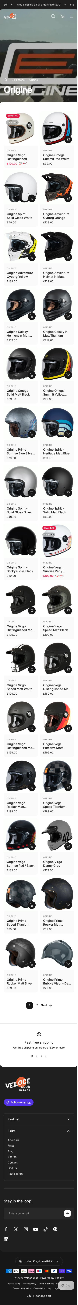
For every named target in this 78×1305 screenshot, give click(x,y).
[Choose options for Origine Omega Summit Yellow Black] (68, 375)
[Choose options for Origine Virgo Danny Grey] (68, 846)
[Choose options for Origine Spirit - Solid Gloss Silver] (32, 493)
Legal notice (58, 1267)
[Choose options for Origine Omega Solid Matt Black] (32, 375)
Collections (18, 79)
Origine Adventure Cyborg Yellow (20, 275)
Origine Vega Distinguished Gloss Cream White (20, 159)
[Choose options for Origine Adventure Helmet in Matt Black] (68, 257)
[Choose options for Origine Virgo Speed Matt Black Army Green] (68, 610)
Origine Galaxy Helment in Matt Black (18, 335)
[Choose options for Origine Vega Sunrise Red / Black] (32, 846)
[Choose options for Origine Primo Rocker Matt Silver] (32, 964)
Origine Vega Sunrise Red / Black (20, 863)
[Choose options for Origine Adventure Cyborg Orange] (68, 198)
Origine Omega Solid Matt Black (18, 392)
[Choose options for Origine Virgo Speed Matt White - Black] (32, 669)
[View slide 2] (36, 1056)
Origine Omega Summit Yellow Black (54, 394)
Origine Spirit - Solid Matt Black (54, 510)
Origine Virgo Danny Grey (52, 863)
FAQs (11, 1124)
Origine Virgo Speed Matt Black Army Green (55, 630)
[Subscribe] (64, 1192)
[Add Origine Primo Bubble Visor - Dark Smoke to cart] (68, 964)
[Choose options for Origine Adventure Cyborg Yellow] (32, 257)
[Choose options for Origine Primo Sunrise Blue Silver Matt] (32, 434)
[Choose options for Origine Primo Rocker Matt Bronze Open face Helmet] (68, 905)
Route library (15, 1152)
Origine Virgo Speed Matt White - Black (20, 689)
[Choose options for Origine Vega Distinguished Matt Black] (68, 669)
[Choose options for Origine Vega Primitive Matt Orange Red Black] (68, 728)
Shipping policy (62, 1262)
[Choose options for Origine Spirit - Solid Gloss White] (32, 198)
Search (12, 1135)
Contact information (21, 1267)
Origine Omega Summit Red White (56, 157)
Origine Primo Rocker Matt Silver (20, 981)
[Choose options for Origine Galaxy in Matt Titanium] (68, 316)
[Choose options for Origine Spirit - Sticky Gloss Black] (32, 552)
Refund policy (12, 1262)
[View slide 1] (32, 1056)
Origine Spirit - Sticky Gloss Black (20, 569)
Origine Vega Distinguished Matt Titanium (20, 747)
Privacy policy (28, 1262)
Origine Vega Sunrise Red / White (52, 571)
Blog (10, 1129)
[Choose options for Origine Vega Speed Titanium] (68, 787)
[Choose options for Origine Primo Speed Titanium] (32, 905)
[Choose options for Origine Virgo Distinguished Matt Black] (32, 610)
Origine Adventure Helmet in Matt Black (56, 276)
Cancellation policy (41, 1267)
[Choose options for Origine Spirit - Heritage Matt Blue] (68, 434)
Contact (13, 1141)
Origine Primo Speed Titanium (18, 922)
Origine (11, 150)
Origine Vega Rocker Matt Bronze (16, 806)
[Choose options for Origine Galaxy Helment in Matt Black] (32, 316)
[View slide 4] (46, 1056)
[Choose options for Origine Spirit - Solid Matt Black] (68, 493)
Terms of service (44, 1262)
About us (13, 1118)
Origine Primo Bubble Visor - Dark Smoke (57, 983)
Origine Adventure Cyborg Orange (56, 216)
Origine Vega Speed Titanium (54, 805)
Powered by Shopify (50, 1256)
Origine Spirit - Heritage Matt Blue (56, 451)
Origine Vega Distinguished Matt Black (56, 689)
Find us (12, 1146)
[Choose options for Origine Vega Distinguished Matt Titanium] (32, 728)
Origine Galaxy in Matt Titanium (55, 333)
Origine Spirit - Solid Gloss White (19, 216)
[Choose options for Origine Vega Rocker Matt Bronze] (32, 787)
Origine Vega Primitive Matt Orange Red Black (56, 747)
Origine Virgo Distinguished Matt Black (20, 630)
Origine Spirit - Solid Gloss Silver (19, 510)
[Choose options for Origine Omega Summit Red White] (68, 139)
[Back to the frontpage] (5, 79)
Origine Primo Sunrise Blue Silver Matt (20, 453)
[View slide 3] (41, 1056)
